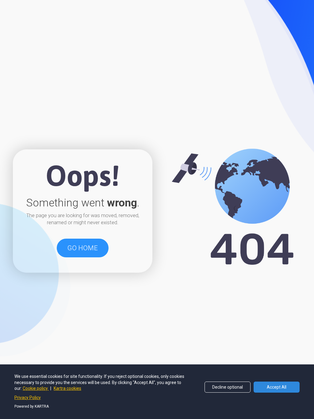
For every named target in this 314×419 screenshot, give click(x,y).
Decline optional (227, 387)
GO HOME (82, 248)
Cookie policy (36, 388)
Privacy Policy (27, 397)
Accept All (276, 387)
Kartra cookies (67, 388)
